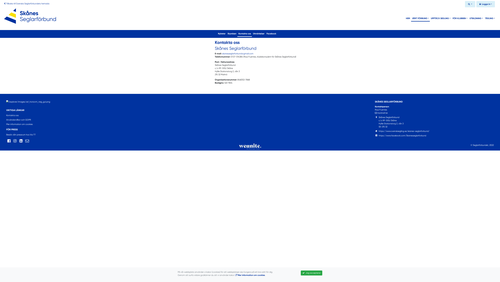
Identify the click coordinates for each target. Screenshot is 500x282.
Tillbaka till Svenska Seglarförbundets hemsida (27, 3)
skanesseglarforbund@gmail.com (237, 53)
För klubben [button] (459, 18)
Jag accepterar (313, 273)
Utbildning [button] (475, 18)
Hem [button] (408, 18)
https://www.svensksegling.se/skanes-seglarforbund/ (404, 131)
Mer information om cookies (19, 124)
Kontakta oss (245, 33)
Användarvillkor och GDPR (18, 120)
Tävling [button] (489, 18)
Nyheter (222, 33)
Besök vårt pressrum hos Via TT (21, 134)
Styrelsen (232, 33)
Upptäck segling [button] (440, 18)
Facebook (271, 33)
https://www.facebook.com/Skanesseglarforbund (402, 135)
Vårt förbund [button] (419, 18)
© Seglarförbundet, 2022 (482, 145)
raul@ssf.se (382, 113)
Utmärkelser (258, 33)
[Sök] (470, 4)
